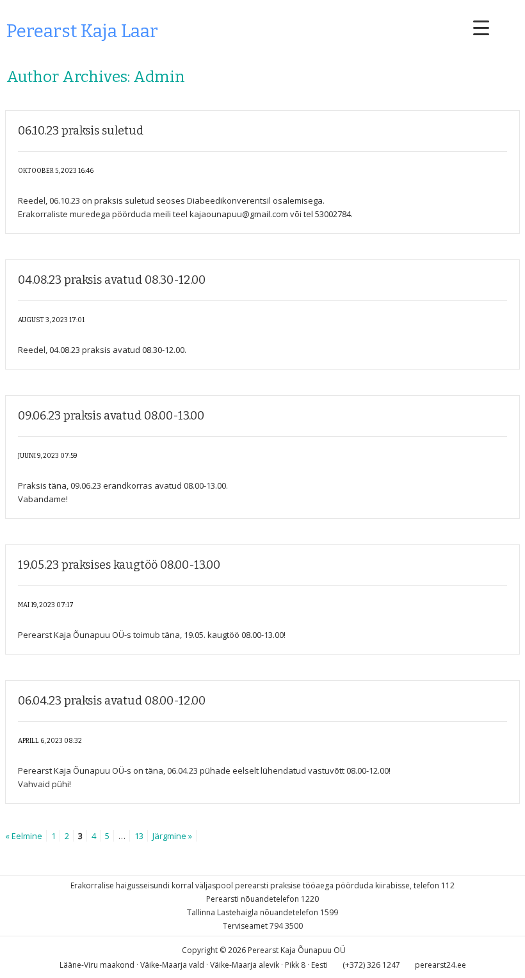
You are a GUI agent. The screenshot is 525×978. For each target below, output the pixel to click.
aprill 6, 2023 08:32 (50, 741)
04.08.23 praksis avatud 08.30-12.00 (112, 280)
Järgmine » (172, 836)
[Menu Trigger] (481, 27)
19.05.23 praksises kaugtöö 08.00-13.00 (119, 565)
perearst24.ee (440, 964)
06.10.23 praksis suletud (80, 131)
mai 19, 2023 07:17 (46, 605)
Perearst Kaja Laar (82, 31)
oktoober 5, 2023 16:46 (55, 171)
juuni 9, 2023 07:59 (47, 456)
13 (138, 836)
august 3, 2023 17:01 (51, 320)
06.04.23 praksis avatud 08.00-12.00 (112, 701)
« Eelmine (23, 836)
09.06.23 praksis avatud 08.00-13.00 (111, 416)
